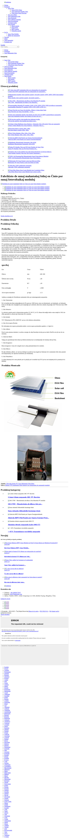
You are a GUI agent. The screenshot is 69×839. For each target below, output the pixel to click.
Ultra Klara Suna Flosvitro (19, 13)
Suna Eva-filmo (12, 15)
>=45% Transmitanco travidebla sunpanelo (24, 531)
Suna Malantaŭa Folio (14, 16)
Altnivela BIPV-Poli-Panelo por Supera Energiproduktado (24, 139)
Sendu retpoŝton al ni (7, 216)
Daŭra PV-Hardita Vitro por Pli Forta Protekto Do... (22, 148)
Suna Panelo (11, 24)
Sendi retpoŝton (5, 614)
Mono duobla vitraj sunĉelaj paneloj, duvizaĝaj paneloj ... (24, 98)
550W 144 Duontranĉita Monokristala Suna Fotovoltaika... (24, 158)
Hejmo (6, 5)
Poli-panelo (15, 27)
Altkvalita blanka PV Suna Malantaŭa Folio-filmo (20, 483)
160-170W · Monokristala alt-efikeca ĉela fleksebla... (23, 102)
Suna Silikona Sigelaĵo (14, 19)
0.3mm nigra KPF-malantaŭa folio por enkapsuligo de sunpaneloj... (27, 91)
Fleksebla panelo (16, 31)
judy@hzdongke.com (16, 594)
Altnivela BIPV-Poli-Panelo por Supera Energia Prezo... (28, 518)
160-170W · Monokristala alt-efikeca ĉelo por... (25, 504)
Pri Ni (6, 32)
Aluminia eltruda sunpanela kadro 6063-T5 (24, 525)
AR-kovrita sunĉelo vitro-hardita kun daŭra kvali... (22, 121)
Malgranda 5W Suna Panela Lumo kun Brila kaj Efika (23, 162)
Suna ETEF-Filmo (17, 10)
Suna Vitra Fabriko (13, 34)
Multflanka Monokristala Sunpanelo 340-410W (21, 144)
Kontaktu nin (8, 42)
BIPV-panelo (15, 29)
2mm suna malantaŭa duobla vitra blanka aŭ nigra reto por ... (25, 116)
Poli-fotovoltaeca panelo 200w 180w (18, 130)
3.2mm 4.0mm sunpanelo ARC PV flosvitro (24, 497)
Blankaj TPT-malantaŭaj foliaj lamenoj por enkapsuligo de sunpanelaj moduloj (27, 485)
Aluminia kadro (12, 23)
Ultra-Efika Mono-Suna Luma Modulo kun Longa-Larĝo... (24, 172)
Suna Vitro (11, 8)
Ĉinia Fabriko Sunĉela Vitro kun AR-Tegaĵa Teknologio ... (24, 153)
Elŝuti (6, 39)
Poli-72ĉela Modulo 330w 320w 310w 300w (21, 135)
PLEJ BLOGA (44, 611)
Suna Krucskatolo (13, 21)
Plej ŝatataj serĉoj (54, 611)
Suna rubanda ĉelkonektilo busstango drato (24, 511)
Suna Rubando (12, 18)
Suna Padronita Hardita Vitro (20, 11)
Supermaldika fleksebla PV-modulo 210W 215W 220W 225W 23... (27, 107)
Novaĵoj (6, 37)
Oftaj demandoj (8, 40)
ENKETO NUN (5, 599)
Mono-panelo (15, 26)
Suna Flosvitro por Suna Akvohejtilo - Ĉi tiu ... (21, 111)
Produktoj (7, 7)
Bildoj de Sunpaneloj (14, 35)
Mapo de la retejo (34, 611)
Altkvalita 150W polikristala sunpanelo (19, 167)
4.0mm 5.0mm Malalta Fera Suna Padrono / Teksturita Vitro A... (26, 125)
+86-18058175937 (15, 592)
